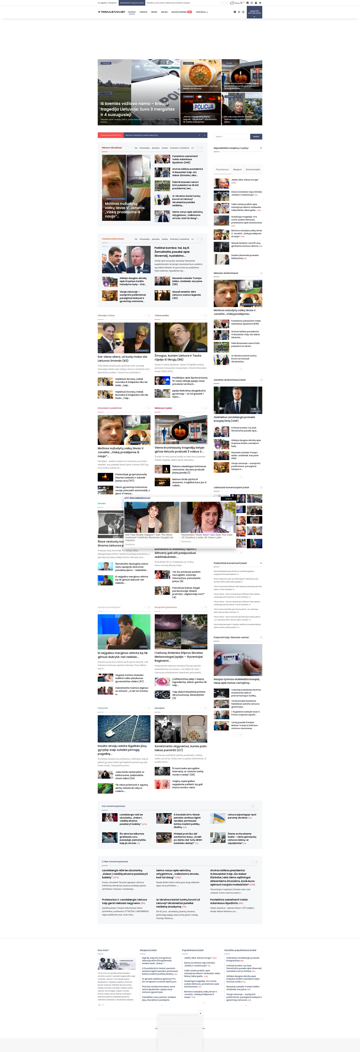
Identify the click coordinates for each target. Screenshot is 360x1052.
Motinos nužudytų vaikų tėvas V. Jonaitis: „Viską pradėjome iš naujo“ (246, 233)
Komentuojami (253, 169)
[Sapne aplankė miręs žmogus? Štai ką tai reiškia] (242, 109)
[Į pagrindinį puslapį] (112, 12)
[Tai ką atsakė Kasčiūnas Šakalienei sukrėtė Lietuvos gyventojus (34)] (221, 704)
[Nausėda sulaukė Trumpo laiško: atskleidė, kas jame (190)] (221, 455)
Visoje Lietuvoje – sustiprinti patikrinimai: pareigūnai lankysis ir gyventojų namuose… (133, 296)
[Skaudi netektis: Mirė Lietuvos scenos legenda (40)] (162, 295)
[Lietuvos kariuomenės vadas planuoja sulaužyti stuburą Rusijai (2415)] (254, 520)
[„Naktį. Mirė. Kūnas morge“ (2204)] (221, 183)
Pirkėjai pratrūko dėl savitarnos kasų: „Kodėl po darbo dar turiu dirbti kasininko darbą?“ (188, 838)
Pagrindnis (132, 12)
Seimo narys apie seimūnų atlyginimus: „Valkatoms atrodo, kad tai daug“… (187, 215)
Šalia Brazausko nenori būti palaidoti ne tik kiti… (245, 345)
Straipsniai (106, 63)
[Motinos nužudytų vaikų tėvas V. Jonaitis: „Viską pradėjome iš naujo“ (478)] (126, 188)
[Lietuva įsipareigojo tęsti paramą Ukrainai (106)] (218, 818)
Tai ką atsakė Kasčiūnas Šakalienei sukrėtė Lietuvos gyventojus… (245, 704)
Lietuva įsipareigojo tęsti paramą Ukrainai (242, 816)
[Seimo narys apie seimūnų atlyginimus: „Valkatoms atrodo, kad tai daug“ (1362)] (162, 216)
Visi (136, 148)
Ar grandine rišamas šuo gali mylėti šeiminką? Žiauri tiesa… (197, 87)
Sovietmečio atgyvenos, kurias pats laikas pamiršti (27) (181, 748)
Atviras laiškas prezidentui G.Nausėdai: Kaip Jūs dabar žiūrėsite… (245, 334)
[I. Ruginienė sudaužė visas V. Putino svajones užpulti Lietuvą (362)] (221, 714)
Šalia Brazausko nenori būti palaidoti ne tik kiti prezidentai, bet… (185, 185)
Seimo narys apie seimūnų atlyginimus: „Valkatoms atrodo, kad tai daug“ (177, 874)
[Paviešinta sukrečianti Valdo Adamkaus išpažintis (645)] (162, 159)
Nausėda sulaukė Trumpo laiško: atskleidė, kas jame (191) (187, 281)
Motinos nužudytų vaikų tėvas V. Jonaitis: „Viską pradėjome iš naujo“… (121, 452)
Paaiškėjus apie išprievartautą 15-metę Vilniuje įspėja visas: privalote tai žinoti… (189, 381)
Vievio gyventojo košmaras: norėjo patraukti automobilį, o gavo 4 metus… (132, 490)
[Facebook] (99, 1005)
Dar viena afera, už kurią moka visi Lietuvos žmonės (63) (122, 359)
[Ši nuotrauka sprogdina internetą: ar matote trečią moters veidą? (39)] (162, 771)
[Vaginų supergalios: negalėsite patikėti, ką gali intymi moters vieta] (162, 784)
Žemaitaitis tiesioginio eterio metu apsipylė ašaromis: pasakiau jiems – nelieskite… (131, 567)
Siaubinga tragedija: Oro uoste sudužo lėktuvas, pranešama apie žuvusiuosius (246, 221)
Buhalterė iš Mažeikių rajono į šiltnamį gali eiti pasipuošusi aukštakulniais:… (175, 553)
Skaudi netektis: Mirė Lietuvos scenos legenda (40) (186, 295)
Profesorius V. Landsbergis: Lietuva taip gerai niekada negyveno (124, 901)
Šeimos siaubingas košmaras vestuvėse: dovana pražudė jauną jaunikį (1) (189, 469)
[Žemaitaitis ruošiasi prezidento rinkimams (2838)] (254, 510)
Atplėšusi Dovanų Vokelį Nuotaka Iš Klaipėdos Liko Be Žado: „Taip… (131, 395)
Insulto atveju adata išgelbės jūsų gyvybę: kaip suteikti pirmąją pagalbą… (122, 750)
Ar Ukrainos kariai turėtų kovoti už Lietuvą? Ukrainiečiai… (243, 358)
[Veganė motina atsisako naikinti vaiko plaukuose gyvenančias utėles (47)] (105, 678)
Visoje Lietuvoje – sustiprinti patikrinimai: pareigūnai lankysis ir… (245, 466)
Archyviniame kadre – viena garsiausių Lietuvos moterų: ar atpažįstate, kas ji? (239, 86)
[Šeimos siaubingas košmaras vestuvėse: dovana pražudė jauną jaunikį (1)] (162, 469)
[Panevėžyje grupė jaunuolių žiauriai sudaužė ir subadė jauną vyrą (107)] (105, 477)
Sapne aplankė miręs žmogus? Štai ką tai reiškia (241, 120)
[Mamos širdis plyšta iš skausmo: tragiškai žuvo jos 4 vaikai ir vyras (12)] (162, 482)
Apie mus (154, 12)
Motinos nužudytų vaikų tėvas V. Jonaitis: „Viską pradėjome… (235, 312)
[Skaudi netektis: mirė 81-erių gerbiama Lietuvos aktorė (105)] (221, 247)
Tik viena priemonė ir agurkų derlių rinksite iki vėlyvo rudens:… (131, 788)
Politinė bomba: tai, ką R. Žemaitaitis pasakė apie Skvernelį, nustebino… (172, 252)
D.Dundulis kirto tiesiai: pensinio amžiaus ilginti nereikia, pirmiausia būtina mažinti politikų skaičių (187, 821)
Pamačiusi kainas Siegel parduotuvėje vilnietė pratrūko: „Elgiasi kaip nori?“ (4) (188, 592)
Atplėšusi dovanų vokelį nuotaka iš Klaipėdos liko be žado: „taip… (131, 382)
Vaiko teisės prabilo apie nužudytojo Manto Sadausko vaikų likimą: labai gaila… (246, 207)
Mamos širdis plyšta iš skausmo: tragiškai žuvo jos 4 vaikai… (189, 482)
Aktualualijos (145, 148)
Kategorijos (201, 12)
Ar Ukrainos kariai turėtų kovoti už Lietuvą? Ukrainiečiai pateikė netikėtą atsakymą (178, 903)
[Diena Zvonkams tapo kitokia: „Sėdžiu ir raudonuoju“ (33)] (221, 196)
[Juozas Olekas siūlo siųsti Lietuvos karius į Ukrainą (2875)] (238, 509)
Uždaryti (228, 499)
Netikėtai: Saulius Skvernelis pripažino (140, 135)
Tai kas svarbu (162, 315)
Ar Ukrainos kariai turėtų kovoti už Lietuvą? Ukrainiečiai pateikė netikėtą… (186, 200)
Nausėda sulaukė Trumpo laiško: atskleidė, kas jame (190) (244, 455)
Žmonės (102, 503)
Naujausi (237, 169)
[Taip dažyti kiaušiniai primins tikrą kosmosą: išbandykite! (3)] (162, 694)
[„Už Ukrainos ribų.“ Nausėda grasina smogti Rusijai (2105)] (254, 543)
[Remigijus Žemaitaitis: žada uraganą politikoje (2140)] (238, 543)
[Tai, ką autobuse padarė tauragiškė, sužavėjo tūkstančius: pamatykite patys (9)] (162, 574)
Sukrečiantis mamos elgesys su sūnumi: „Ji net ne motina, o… (131, 691)
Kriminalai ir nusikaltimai (179, 148)
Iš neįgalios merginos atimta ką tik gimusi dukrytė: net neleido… (131, 580)
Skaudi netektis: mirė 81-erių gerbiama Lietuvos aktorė (246, 244)
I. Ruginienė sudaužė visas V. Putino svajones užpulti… (245, 713)
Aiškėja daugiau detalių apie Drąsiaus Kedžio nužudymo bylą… (246, 443)
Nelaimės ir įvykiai (163, 408)
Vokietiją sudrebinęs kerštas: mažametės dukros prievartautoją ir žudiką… (246, 692)
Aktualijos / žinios (106, 315)
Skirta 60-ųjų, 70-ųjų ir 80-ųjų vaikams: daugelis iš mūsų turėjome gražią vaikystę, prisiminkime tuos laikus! (186, 3)
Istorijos (165, 148)
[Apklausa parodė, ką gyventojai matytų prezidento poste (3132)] (238, 498)
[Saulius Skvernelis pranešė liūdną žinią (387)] (221, 259)
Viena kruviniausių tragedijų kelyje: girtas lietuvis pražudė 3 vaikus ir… (180, 449)
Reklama (164, 12)
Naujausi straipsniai (181, 12)
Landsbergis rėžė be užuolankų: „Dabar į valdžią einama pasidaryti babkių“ (133, 819)
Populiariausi (222, 169)
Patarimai (103, 708)
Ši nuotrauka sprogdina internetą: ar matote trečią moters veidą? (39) (187, 771)
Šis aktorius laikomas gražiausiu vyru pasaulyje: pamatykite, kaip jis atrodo (200, 119)
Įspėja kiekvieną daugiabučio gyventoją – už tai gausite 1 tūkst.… (189, 394)
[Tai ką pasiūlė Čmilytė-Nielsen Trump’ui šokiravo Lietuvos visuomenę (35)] (221, 725)
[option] (180, 92)
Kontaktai (143, 12)
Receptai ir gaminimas (166, 607)
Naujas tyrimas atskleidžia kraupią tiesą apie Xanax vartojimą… (236, 681)
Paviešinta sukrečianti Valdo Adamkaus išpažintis (229, 901)
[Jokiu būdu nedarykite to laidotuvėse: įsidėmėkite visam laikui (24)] (105, 775)
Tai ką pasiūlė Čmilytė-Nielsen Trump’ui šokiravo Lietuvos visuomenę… (244, 725)
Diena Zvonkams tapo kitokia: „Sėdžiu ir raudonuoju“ (246, 193)
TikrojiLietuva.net (104, 973)
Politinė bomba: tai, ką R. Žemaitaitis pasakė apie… (244, 429)
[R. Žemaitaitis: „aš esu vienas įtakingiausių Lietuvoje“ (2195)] (254, 530)
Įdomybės (156, 148)
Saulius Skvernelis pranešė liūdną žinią (245, 257)
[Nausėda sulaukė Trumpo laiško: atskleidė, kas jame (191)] (162, 281)
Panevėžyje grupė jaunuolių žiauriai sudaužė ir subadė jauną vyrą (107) (131, 477)
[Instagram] (102, 1005)
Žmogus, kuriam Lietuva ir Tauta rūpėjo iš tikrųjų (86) (178, 357)
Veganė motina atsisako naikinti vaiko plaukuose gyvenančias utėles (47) (129, 678)
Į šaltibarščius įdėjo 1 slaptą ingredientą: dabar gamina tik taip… (189, 682)
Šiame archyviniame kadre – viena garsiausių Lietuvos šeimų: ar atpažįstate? (242, 838)
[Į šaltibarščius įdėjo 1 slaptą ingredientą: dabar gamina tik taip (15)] (162, 682)
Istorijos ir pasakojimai (109, 607)
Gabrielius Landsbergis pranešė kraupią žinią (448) (234, 419)
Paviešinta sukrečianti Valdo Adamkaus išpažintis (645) (185, 159)
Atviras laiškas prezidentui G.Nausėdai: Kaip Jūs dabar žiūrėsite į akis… (187, 172)
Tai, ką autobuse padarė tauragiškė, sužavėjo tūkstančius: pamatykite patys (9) (186, 576)
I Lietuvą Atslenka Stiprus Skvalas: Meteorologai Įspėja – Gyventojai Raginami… (179, 657)
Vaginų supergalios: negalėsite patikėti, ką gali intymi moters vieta (187, 784)
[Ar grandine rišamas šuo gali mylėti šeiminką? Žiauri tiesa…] (200, 75)
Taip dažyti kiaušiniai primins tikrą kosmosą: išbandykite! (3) (188, 695)
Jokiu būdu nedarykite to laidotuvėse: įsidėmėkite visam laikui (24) (129, 775)
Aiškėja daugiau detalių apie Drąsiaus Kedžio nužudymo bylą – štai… (133, 281)
